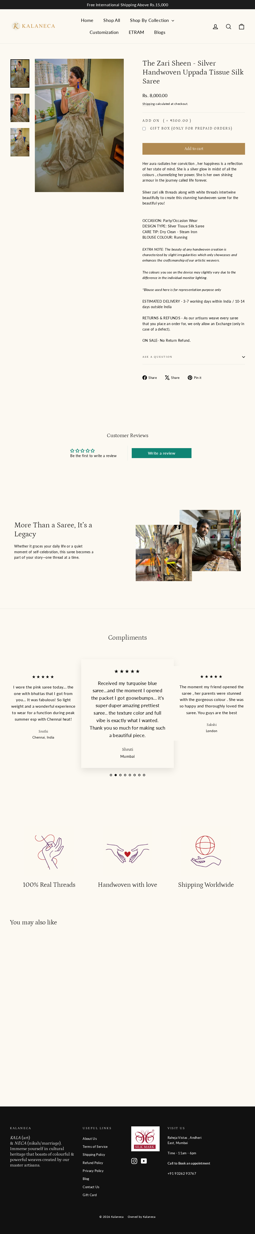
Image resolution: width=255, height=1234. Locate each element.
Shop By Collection (150, 20)
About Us (90, 1139)
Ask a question (157, 356)
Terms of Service (95, 1147)
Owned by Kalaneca (142, 1217)
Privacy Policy (93, 1171)
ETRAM (136, 32)
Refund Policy (93, 1163)
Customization (104, 32)
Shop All (111, 20)
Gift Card (90, 1195)
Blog (86, 1179)
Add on (166, 121)
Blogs (159, 32)
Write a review (162, 453)
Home (87, 20)
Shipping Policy (94, 1155)
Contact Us (91, 1187)
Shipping (148, 104)
